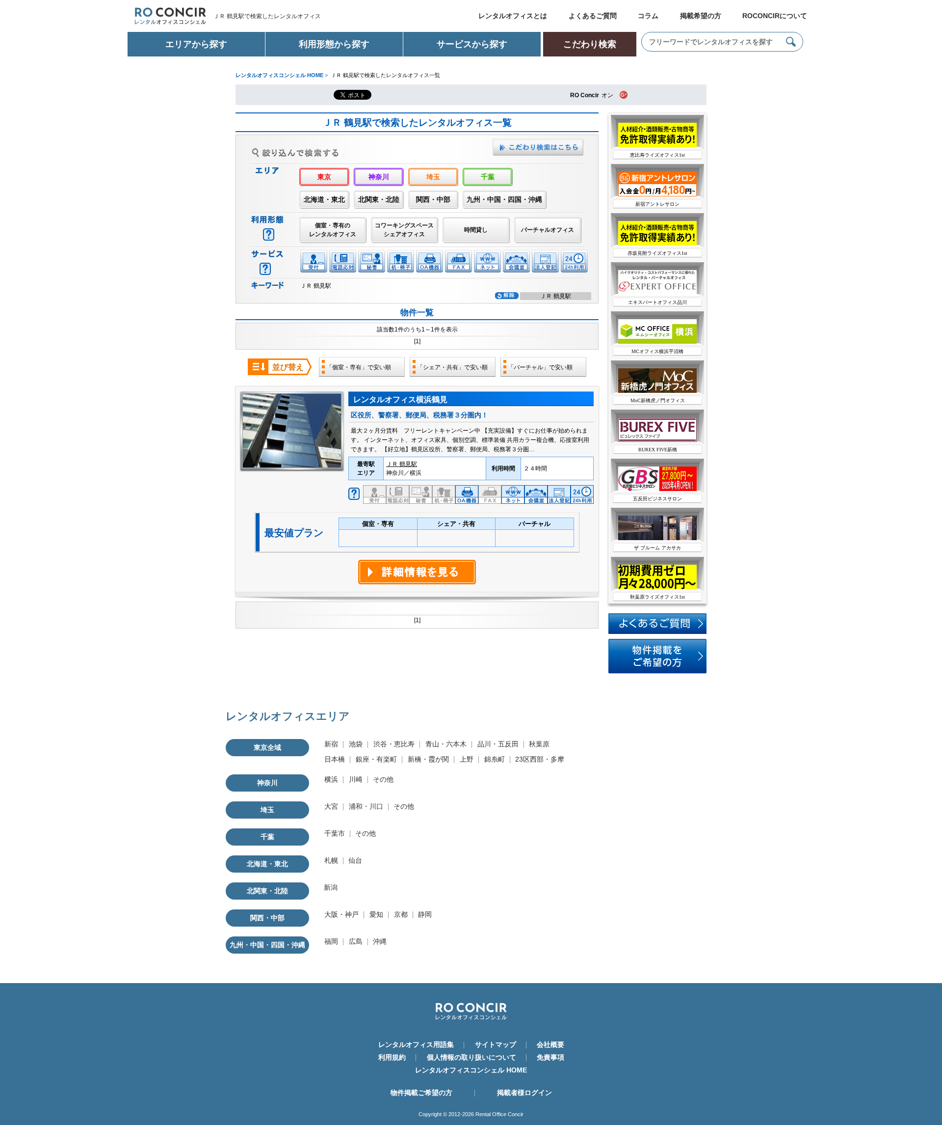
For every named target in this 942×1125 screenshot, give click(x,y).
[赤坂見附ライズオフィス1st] (657, 243)
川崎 (356, 779)
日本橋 (334, 759)
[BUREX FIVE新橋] (657, 440)
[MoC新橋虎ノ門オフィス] (657, 390)
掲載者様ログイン (524, 1093)
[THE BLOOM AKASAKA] (657, 538)
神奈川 (378, 177)
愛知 (376, 914)
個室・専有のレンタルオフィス (332, 230)
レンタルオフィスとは (512, 16)
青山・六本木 (446, 744)
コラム (648, 16)
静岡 (425, 914)
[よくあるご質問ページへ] (657, 632)
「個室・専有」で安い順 (358, 367)
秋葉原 (539, 744)
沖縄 (380, 941)
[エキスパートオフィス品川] (657, 292)
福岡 (331, 941)
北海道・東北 (324, 199)
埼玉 (433, 177)
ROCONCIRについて (774, 16)
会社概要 (550, 1044)
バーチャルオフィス (547, 229)
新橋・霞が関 (428, 759)
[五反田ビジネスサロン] (657, 489)
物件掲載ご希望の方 (421, 1093)
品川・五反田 (498, 744)
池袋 (356, 744)
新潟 (331, 887)
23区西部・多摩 (539, 759)
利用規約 (392, 1057)
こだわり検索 (589, 44)
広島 (356, 941)
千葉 (488, 177)
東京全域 (267, 747)
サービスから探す (472, 44)
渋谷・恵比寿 (394, 744)
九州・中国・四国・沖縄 (504, 199)
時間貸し (476, 229)
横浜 (331, 779)
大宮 (331, 806)
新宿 (331, 744)
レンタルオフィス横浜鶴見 (400, 399)
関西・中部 (433, 199)
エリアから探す (196, 44)
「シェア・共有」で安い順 (452, 367)
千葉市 (334, 833)
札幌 (331, 860)
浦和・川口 (366, 806)
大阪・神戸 (341, 914)
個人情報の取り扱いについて (471, 1057)
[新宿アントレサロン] (657, 194)
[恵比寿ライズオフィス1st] (657, 145)
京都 (401, 914)
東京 (324, 177)
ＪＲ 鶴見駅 (401, 464)
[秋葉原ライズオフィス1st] (657, 587)
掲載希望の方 (700, 16)
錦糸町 (494, 759)
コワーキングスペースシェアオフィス (404, 230)
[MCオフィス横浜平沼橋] (657, 341)
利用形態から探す (334, 44)
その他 (383, 779)
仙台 (355, 860)
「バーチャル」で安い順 (540, 367)
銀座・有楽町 (376, 759)
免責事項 (550, 1057)
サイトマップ (495, 1044)
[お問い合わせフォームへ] (657, 671)
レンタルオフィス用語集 (416, 1044)
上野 (466, 759)
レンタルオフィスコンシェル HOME (471, 1070)
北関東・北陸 (378, 199)
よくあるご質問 (593, 16)
